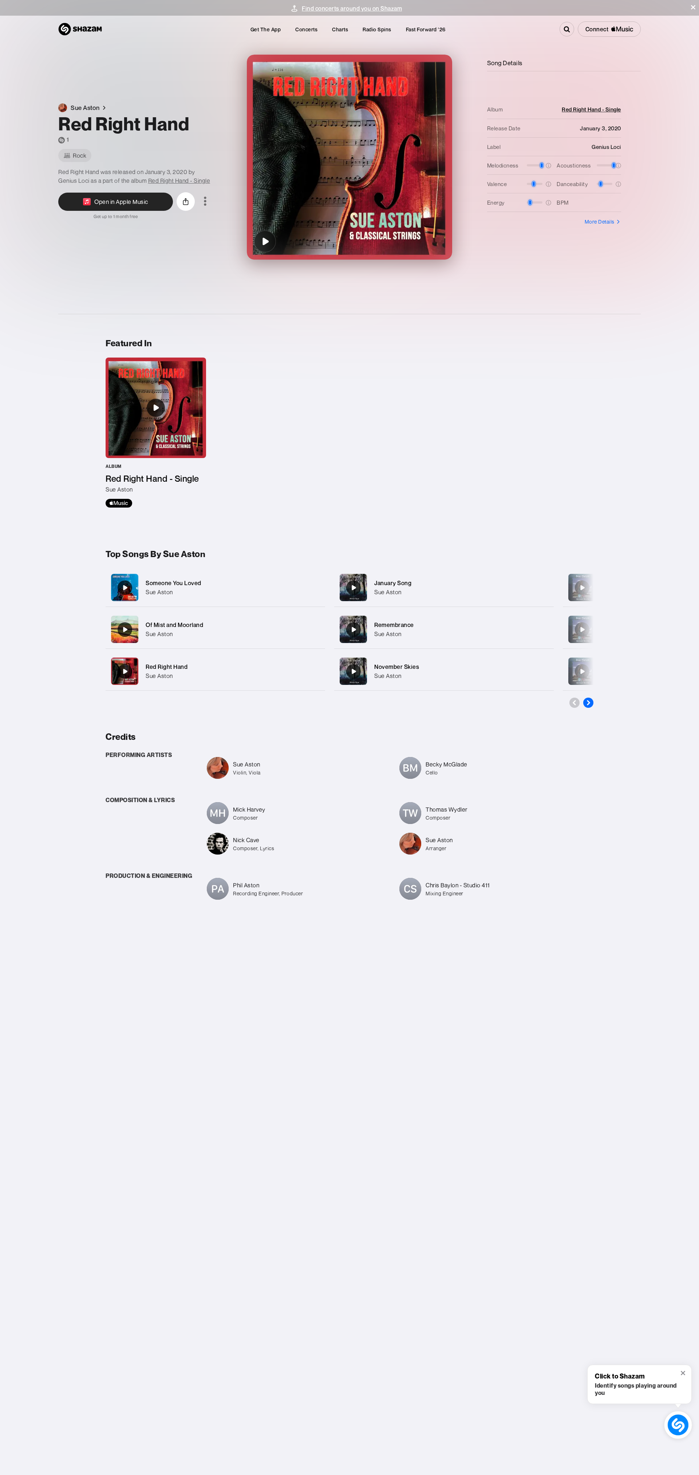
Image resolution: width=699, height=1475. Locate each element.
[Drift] (582, 671)
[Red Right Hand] (265, 241)
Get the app (265, 29)
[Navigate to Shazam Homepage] (80, 29)
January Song (392, 583)
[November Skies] (444, 671)
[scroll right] (588, 703)
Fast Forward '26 (426, 29)
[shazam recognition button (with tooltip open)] (677, 1424)
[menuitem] (265, 29)
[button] (693, 7)
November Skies (396, 666)
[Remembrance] (444, 629)
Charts (340, 29)
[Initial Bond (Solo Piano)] (582, 587)
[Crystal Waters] (582, 629)
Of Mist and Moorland (174, 624)
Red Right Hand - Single (179, 180)
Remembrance (394, 624)
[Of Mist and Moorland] (215, 629)
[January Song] (444, 587)
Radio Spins (377, 29)
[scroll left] (574, 703)
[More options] (205, 201)
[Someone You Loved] (215, 587)
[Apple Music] (119, 503)
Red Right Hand (166, 666)
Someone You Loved (173, 583)
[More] (312, 588)
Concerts (306, 29)
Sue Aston (159, 592)
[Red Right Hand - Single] (156, 433)
